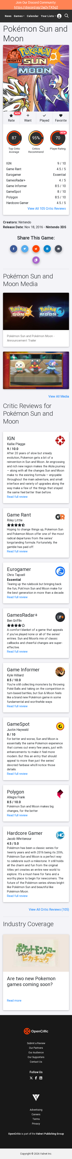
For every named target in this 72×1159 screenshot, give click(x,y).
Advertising (36, 1109)
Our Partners (36, 1047)
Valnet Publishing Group (50, 1133)
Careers (36, 1114)
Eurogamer (19, 569)
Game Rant (19, 515)
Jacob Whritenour (19, 839)
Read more (14, 1000)
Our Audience (36, 1052)
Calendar (33, 16)
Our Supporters (36, 1057)
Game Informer (23, 670)
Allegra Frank (16, 797)
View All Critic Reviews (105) (49, 909)
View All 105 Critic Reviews (47, 208)
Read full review (17, 497)
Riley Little (14, 520)
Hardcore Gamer (25, 833)
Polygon (15, 792)
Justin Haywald (17, 730)
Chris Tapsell (16, 575)
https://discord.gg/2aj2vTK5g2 (36, 7)
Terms (36, 1118)
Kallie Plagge (16, 444)
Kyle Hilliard (15, 675)
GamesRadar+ (22, 615)
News (8, 16)
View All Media (58, 396)
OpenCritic (14, 1133)
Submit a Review (36, 1043)
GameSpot (18, 724)
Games (18, 16)
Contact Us (36, 1061)
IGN (11, 438)
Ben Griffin (14, 621)
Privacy (36, 1123)
